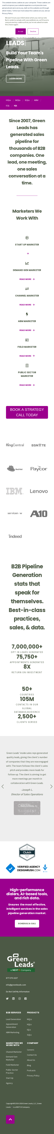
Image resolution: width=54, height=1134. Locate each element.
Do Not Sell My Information (18, 991)
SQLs (27, 100)
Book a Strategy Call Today (27, 412)
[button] (3, 786)
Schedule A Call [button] (27, 923)
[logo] (21, 962)
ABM (36, 100)
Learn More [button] (15, 78)
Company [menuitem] (32, 1043)
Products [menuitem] (33, 1013)
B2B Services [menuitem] (13, 1013)
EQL (7, 105)
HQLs (8, 100)
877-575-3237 (12, 978)
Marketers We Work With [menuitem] (14, 1044)
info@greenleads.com (16, 984)
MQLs (17, 100)
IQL (15, 105)
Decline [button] (33, 31)
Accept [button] (20, 31)
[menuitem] (13, 1019)
